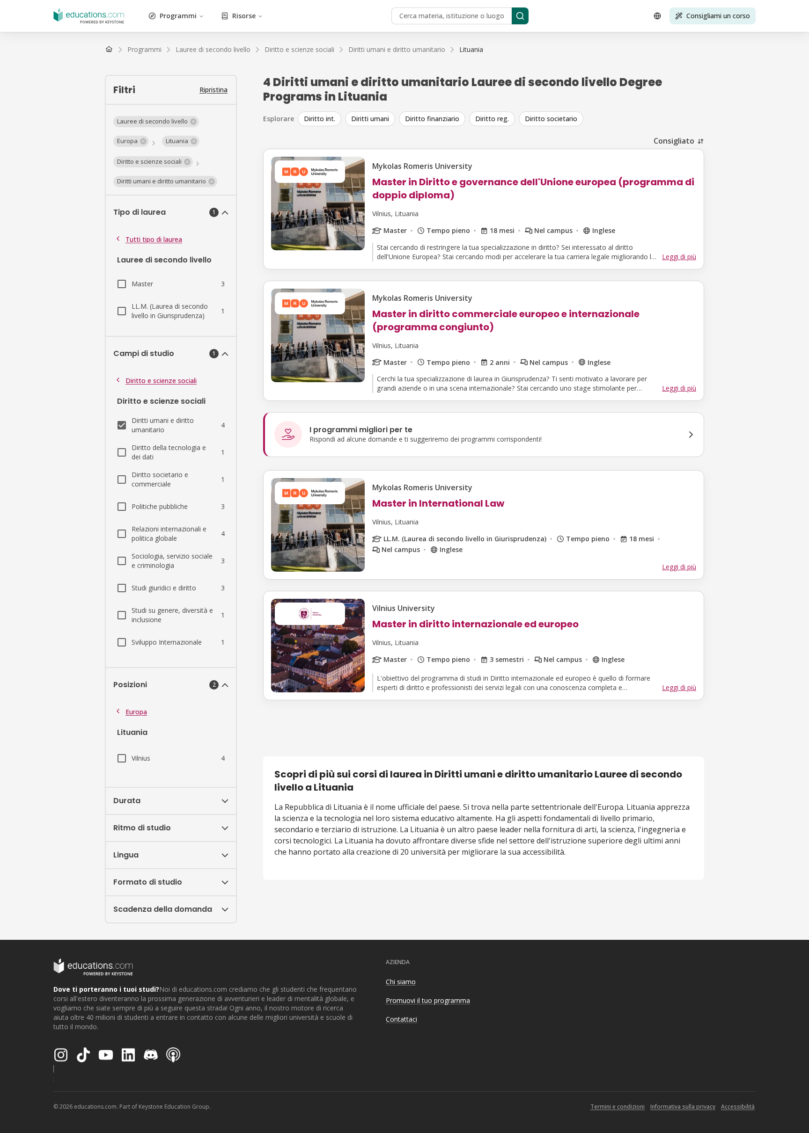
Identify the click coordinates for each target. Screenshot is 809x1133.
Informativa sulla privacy (682, 1107)
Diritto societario (551, 118)
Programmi (178, 15)
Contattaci (401, 1019)
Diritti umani (370, 118)
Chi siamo (401, 981)
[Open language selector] (657, 15)
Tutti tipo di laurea (153, 239)
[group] (501, 118)
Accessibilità (738, 1107)
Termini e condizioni (617, 1107)
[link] (471, 49)
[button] (156, 121)
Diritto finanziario (432, 118)
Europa (136, 711)
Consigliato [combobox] (674, 141)
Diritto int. (319, 118)
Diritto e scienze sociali (161, 380)
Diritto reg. (492, 118)
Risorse (244, 15)
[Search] (520, 15)
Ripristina (213, 89)
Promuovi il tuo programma (428, 1000)
